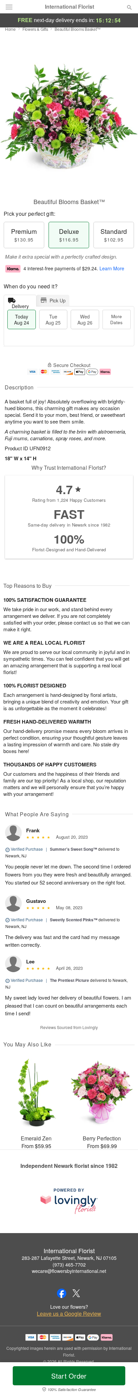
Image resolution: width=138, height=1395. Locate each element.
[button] (123, 1380)
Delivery (20, 304)
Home (10, 29)
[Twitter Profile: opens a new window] (76, 1293)
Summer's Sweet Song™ (73, 849)
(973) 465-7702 (69, 1264)
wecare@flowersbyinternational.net (69, 1271)
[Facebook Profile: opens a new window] (61, 1293)
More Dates (116, 319)
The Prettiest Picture (69, 980)
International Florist (69, 6)
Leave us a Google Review (69, 1313)
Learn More (111, 268)
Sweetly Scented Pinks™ (73, 920)
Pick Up (58, 300)
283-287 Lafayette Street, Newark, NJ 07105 (69, 1257)
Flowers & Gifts (35, 29)
